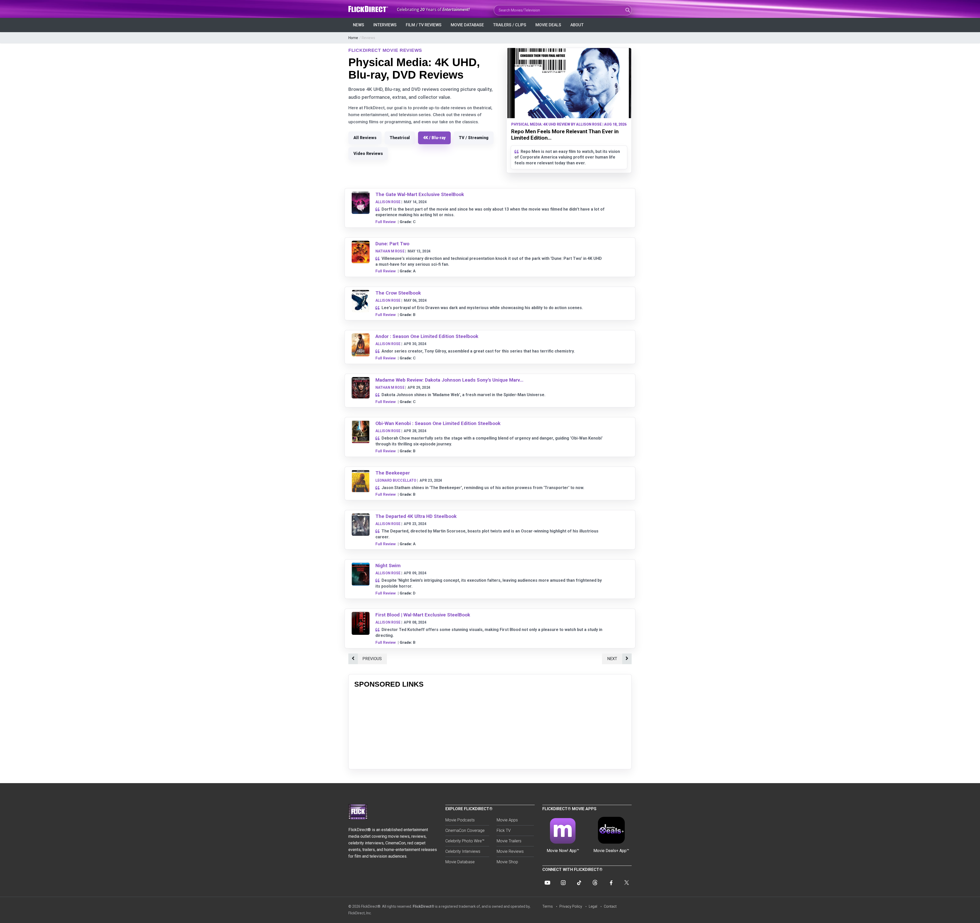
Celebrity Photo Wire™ (464, 841)
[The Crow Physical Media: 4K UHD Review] (361, 293)
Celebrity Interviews (462, 851)
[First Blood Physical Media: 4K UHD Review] (361, 615)
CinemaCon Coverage (465, 830)
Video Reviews (368, 153)
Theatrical (400, 137)
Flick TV (504, 830)
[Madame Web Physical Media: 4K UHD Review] (361, 380)
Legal (593, 906)
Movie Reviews (510, 851)
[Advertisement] (490, 727)
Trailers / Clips (509, 24)
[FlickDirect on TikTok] (579, 883)
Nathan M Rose (390, 251)
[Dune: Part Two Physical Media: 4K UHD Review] (361, 243)
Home (353, 38)
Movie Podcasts (460, 820)
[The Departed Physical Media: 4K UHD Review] (361, 516)
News (358, 24)
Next (612, 658)
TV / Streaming (473, 137)
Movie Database (467, 24)
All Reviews (364, 137)
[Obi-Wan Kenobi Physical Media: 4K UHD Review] (361, 423)
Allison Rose (388, 202)
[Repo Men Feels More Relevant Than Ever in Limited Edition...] (569, 83)
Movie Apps (507, 820)
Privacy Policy (570, 906)
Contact (610, 906)
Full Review (385, 222)
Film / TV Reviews (424, 24)
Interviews (385, 24)
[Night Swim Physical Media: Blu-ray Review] (361, 565)
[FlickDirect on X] (626, 883)
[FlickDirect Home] (368, 9)
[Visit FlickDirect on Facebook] (611, 883)
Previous (372, 658)
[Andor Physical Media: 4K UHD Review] (361, 336)
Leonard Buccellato (395, 480)
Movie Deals (548, 24)
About (577, 24)
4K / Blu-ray (434, 137)
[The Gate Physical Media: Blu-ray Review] (361, 194)
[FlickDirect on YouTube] (547, 883)
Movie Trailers (509, 841)
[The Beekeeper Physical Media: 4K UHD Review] (361, 473)
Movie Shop (507, 861)
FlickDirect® (423, 906)
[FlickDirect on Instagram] (563, 883)
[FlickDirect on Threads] (595, 883)
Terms (547, 906)
